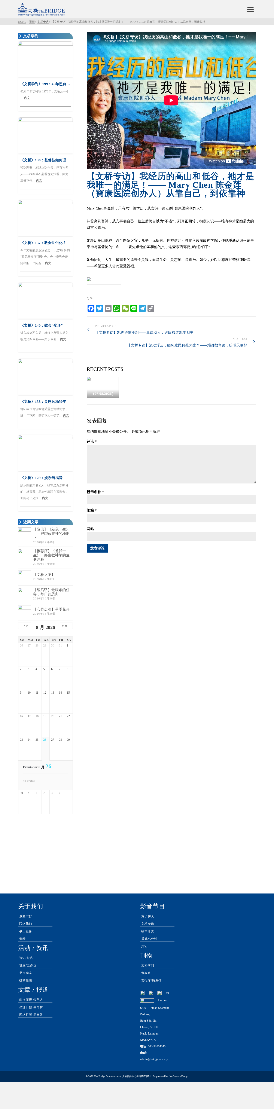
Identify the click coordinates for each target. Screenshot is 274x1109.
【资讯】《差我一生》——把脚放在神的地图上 (51, 533)
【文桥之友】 (44, 575)
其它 (144, 946)
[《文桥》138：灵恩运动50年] (45, 377)
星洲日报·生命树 (31, 1007)
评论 (92, 441)
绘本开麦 (147, 931)
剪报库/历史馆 (151, 980)
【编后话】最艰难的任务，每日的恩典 (51, 592)
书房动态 (25, 973)
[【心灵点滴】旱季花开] (24, 611)
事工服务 (25, 931)
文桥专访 (147, 923)
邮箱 (92, 510)
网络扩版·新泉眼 (31, 1014)
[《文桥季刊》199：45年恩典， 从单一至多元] (45, 59)
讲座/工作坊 (27, 965)
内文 (27, 98)
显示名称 (95, 492)
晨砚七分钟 (149, 938)
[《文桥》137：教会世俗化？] (45, 218)
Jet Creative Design (178, 1076)
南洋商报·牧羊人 (31, 999)
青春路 (146, 973)
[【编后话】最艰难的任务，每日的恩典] (24, 594)
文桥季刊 (147, 965)
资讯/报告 (26, 958)
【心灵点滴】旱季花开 (51, 609)
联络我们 (25, 923)
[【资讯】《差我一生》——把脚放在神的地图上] (24, 533)
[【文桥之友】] (24, 577)
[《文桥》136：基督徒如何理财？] (45, 135)
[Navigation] (250, 9)
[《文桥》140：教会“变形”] (45, 301)
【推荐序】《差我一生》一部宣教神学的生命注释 (51, 555)
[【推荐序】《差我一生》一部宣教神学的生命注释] (24, 555)
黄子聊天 (147, 916)
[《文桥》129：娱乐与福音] (45, 453)
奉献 (22, 938)
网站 (90, 529)
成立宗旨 (25, 916)
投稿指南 (25, 980)
